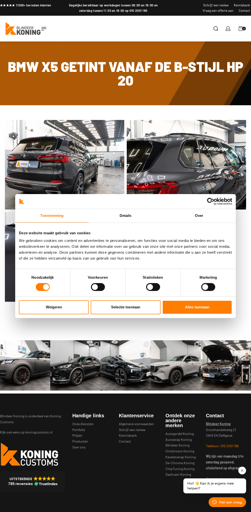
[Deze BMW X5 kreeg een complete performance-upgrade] (226, 365)
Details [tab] (126, 215)
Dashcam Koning (178, 474)
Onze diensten (83, 424)
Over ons (79, 447)
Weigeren (54, 307)
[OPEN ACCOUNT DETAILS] (228, 28)
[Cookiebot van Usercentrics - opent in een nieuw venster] (210, 201)
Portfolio (78, 430)
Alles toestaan (197, 307)
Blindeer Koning (177, 445)
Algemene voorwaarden (136, 424)
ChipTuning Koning (179, 469)
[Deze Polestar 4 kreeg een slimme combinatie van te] (125, 365)
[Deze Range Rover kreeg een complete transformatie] (25, 365)
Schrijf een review (132, 430)
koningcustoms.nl (38, 432)
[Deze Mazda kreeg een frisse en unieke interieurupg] (176, 365)
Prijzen (77, 435)
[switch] (98, 287)
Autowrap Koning (178, 439)
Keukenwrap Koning (180, 457)
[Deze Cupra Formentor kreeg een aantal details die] (75, 365)
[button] (32, 481)
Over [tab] (199, 215)
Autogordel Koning (179, 434)
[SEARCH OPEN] (215, 28)
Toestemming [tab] (51, 215)
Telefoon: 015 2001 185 (222, 446)
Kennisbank (128, 435)
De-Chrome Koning (179, 463)
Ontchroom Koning (179, 451)
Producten (80, 441)
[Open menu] (44, 29)
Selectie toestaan (125, 307)
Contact (125, 441)
